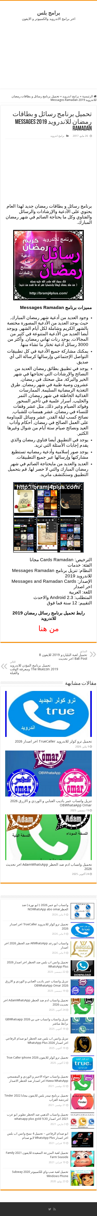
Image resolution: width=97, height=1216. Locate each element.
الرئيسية (88, 96)
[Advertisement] (48, 54)
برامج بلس (48, 13)
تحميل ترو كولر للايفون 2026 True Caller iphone (37, 1057)
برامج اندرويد (70, 96)
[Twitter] (50, 1209)
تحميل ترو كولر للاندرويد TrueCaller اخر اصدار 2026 (53, 741)
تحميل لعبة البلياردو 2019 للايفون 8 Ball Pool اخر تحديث (63, 655)
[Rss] (54, 1209)
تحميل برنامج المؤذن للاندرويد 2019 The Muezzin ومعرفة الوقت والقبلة (34, 667)
